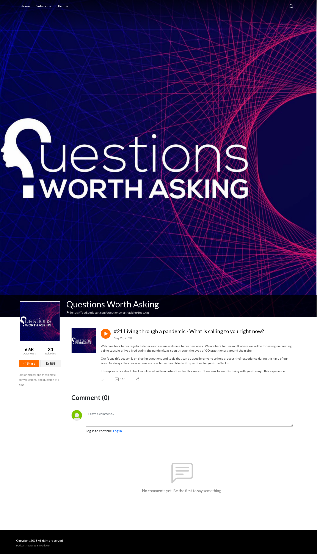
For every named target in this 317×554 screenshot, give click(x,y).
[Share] (137, 379)
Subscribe (43, 6)
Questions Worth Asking (112, 304)
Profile (63, 6)
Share (31, 363)
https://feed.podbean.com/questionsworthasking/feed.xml (109, 312)
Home (25, 6)
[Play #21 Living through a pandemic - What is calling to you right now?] (106, 334)
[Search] (291, 6)
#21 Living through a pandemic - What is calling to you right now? (189, 331)
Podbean (45, 545)
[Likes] (102, 379)
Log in (117, 431)
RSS (52, 363)
